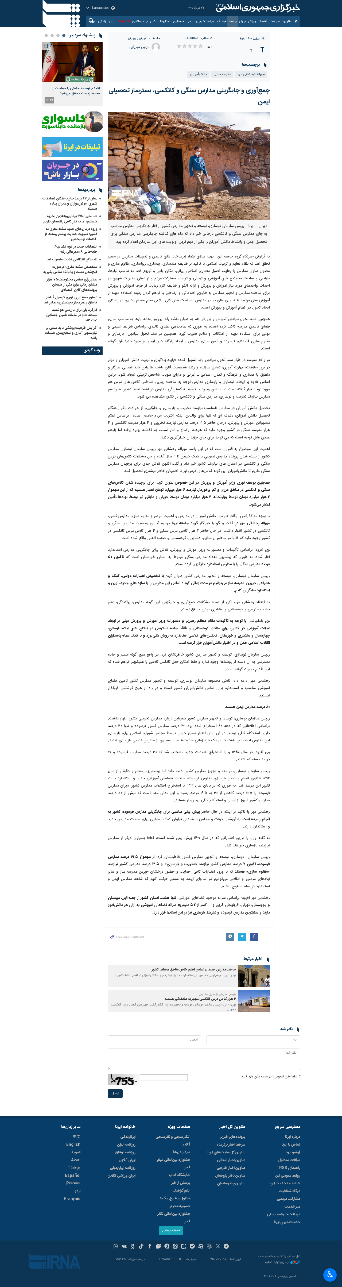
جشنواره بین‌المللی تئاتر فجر (173, 1218)
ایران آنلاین (127, 1160)
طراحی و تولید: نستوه (277, 1262)
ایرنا (257, 8)
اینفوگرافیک (181, 1191)
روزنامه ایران (126, 1145)
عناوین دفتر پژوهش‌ (230, 1176)
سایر (92, 21)
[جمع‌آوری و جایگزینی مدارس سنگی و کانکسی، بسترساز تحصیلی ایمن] (189, 166)
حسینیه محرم (180, 1206)
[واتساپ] (115, 1247)
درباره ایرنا (292, 1137)
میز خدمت (292, 1207)
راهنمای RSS (289, 1168)
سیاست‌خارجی (205, 21)
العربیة (75, 1152)
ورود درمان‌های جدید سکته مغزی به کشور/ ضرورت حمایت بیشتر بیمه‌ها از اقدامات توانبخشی (71, 234)
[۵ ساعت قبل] (72, 62)
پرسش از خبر (180, 1183)
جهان (242, 21)
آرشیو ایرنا (293, 1152)
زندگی (102, 21)
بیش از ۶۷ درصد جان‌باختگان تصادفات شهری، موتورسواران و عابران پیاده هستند (69, 204)
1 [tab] (63, 35)
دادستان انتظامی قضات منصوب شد (72, 260)
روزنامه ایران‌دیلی (122, 1168)
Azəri (75, 1160)
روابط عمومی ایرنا (287, 1176)
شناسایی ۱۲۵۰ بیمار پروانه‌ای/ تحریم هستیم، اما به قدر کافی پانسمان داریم (70, 218)
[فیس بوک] (149, 1247)
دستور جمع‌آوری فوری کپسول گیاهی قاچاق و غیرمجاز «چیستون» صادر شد (70, 300)
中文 (76, 1137)
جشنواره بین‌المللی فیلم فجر (173, 1164)
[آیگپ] (183, 1247)
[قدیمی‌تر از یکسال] (254, 976)
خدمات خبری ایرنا (287, 1222)
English (73, 1145)
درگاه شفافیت (289, 1191)
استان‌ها (165, 21)
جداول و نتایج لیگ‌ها (174, 1198)
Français (72, 1199)
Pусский (73, 1183)
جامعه (232, 21)
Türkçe (74, 1168)
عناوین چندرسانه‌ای (231, 1183)
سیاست (275, 21)
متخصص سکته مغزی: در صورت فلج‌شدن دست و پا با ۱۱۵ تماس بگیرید (70, 269)
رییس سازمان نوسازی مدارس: (217, 994)
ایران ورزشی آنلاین (121, 1176)
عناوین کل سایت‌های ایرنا (226, 1152)
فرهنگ (221, 21)
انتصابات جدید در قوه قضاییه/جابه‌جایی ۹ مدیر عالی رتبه (76, 249)
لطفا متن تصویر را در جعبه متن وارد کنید (270, 1076)
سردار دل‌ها (181, 1152)
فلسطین (178, 21)
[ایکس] (217, 1247)
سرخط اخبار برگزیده (231, 1145)
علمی (189, 21)
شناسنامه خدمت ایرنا (284, 1183)
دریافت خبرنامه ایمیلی (283, 1214)
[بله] (192, 1247)
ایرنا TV (121, 21)
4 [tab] (46, 35)
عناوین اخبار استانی (231, 1160)
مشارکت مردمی (288, 1199)
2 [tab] (58, 35)
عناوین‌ (287, 21)
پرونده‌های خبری (232, 1137)
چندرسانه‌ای (139, 21)
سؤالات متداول (289, 1160)
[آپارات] (200, 1247)
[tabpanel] (72, 74)
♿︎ (330, 1274)
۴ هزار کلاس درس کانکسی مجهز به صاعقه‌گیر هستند (200, 999)
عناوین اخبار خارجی (231, 1168)
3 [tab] (52, 35)
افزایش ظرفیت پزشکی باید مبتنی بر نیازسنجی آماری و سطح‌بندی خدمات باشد (71, 333)
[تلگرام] (226, 1247)
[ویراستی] (158, 1247)
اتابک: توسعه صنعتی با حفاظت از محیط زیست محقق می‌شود (76, 91)
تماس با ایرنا (291, 1145)
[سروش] (166, 1247)
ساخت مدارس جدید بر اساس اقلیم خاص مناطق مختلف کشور (194, 970)
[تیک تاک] (141, 1247)
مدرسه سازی (222, 74)
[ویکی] (124, 1247)
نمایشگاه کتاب (179, 1175)
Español (72, 1176)
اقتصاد (263, 21)
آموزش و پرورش (137, 38)
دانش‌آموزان (198, 74)
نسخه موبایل (171, 1231)
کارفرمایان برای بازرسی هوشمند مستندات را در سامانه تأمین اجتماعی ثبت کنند (71, 315)
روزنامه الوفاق (125, 1152)
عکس (153, 21)
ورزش (252, 21)
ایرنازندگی (127, 1137)
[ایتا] (175, 1247)
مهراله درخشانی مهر (251, 74)
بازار (111, 21)
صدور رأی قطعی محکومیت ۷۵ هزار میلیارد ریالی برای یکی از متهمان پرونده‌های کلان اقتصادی (72, 285)
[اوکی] (132, 1247)
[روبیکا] (209, 1247)
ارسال (115, 1093)
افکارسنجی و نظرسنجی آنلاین (173, 1141)
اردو (77, 1191)
